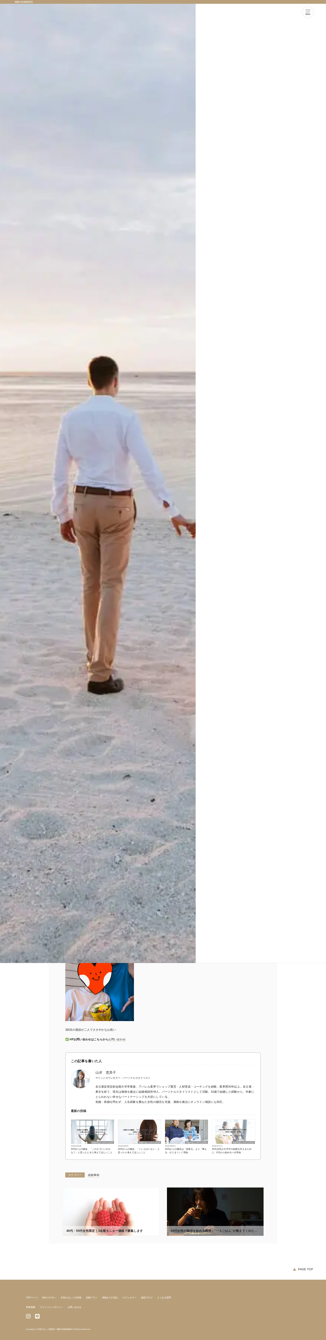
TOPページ (32, 1297)
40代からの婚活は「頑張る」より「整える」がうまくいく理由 (186, 1151)
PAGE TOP (305, 1269)
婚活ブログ (147, 1297)
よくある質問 (164, 1297)
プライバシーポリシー (51, 1307)
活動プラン (91, 1297)
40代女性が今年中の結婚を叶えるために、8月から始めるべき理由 (231, 1151)
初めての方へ (49, 1297)
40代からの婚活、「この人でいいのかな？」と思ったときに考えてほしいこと (91, 1151)
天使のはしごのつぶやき (102, 1143)
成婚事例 (93, 1175)
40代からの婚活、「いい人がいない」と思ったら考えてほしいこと (139, 1151)
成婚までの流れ (110, 1297)
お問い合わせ (117, 1039)
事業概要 (30, 1307)
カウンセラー (129, 1297)
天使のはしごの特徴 (71, 1297)
